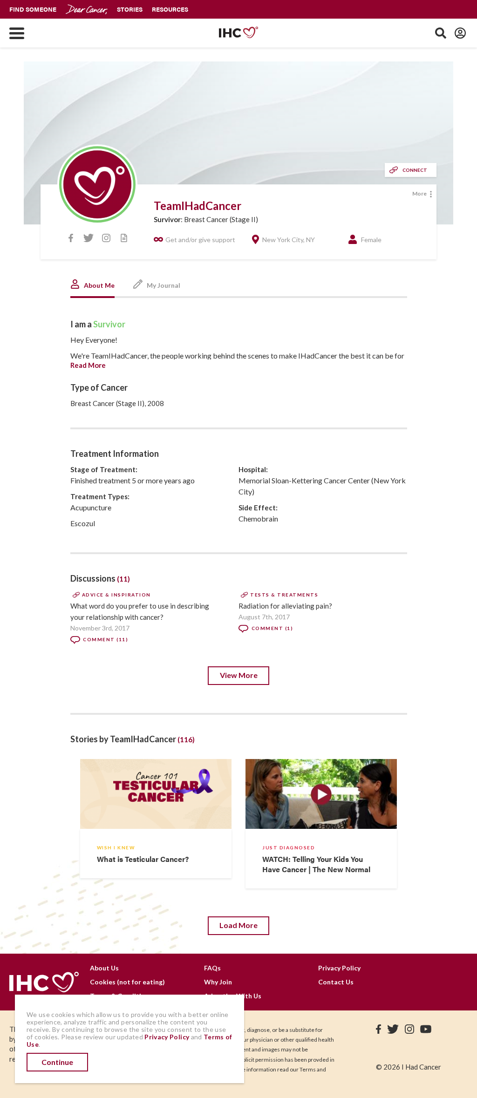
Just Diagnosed (288, 847)
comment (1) (272, 628)
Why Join (218, 982)
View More (239, 675)
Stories (130, 9)
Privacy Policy (339, 968)
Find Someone (32, 9)
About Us (104, 968)
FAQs (212, 968)
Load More (238, 925)
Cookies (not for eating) (127, 982)
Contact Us (336, 982)
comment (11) (105, 639)
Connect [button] (414, 170)
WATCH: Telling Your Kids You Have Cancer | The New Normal (316, 864)
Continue (57, 1061)
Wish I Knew (116, 847)
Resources (170, 9)
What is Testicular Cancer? (143, 859)
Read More (88, 365)
